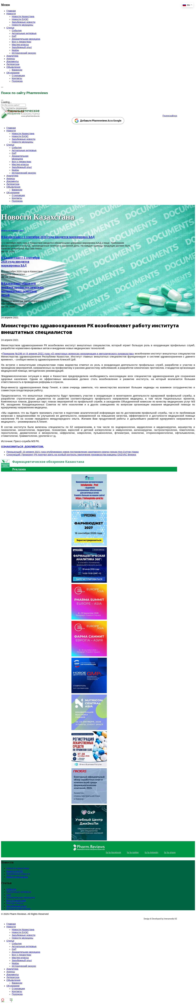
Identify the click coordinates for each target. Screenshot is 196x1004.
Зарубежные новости (23, 22)
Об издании (12, 72)
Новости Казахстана (23, 16)
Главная (11, 11)
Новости (11, 13)
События (17, 30)
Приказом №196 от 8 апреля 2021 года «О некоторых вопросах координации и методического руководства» (68, 353)
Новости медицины (22, 25)
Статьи (10, 27)
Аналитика (12, 56)
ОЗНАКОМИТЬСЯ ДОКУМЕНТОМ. (22, 446)
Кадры (15, 50)
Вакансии (17, 70)
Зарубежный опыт (22, 47)
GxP (14, 36)
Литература (12, 64)
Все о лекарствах (21, 41)
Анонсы (10, 58)
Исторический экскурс (24, 53)
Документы (12, 61)
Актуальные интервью (24, 33)
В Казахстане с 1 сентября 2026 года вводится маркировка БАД (48, 237)
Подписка (17, 81)
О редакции (18, 75)
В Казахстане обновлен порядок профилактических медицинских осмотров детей (22, 289)
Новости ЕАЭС (20, 19)
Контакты (17, 78)
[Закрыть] (2, 100)
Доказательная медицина (26, 39)
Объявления (13, 67)
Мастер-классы (20, 44)
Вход (174, 116)
